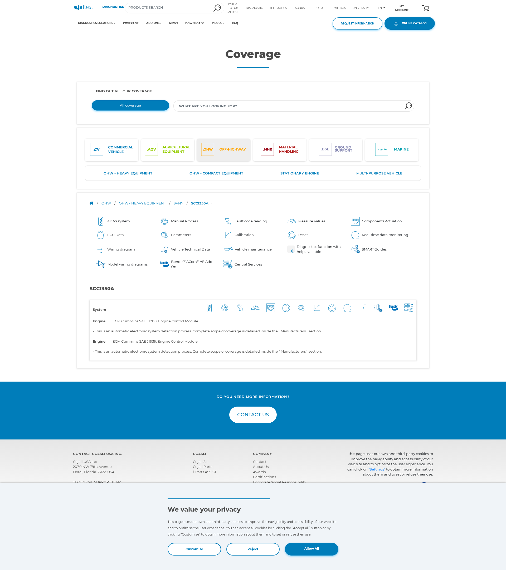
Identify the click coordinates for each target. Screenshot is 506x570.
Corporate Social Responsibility (279, 482)
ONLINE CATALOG (413, 23)
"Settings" (376, 469)
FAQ (235, 23)
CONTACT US (253, 415)
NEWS (173, 23)
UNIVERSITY (361, 8)
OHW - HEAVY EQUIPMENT (128, 173)
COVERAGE (131, 23)
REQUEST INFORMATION (357, 23)
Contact (259, 461)
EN (380, 8)
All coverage (130, 105)
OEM (320, 8)
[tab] (111, 150)
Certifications (264, 477)
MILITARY (340, 8)
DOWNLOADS (194, 23)
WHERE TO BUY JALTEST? (233, 8)
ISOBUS (299, 8)
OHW (106, 203)
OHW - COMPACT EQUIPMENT (216, 173)
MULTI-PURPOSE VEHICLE (379, 173)
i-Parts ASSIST (204, 472)
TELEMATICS (278, 8)
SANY (179, 203)
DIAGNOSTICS (255, 8)
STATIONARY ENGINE (299, 173)
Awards (259, 472)
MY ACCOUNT (401, 8)
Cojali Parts (202, 466)
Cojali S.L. (201, 461)
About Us (261, 466)
